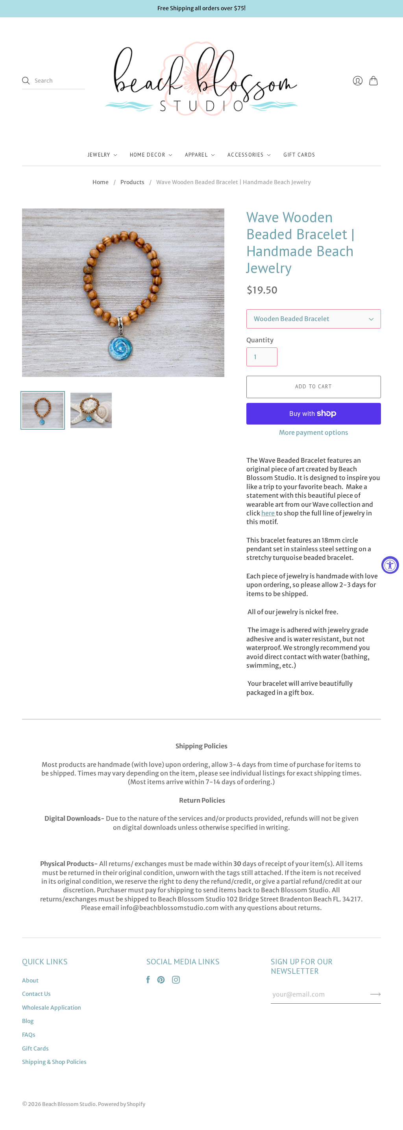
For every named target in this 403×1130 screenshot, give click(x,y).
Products (132, 182)
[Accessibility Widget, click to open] (390, 565)
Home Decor (147, 154)
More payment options (313, 432)
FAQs (28, 1034)
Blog (27, 1021)
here (268, 513)
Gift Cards (299, 154)
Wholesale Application (51, 1007)
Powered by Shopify (121, 1104)
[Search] (26, 81)
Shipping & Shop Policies (54, 1061)
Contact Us (36, 993)
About (30, 980)
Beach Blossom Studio (69, 1104)
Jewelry (99, 154)
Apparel (196, 154)
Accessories (245, 154)
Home (100, 182)
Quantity (260, 340)
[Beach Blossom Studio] (201, 81)
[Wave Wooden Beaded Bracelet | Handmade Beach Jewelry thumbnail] (42, 410)
